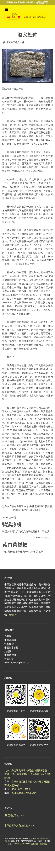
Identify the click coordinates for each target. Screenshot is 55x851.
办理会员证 (42, 2)
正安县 (37, 287)
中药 (24, 152)
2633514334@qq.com (23, 792)
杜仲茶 (26, 170)
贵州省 (48, 506)
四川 (50, 105)
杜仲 (4, 101)
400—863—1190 (20, 789)
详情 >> (13, 614)
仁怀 (36, 256)
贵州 (19, 206)
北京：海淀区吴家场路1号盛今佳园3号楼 (25, 770)
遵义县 (13, 241)
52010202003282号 (22, 844)
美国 (45, 214)
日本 (38, 214)
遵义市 (24, 510)
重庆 (4, 108)
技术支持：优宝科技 (39, 844)
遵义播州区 (36, 510)
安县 (50, 136)
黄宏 (21, 506)
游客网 (20, 838)
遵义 (43, 97)
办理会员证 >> (14, 815)
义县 (11, 230)
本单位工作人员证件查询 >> (19, 825)
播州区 (40, 506)
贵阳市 (16, 510)
